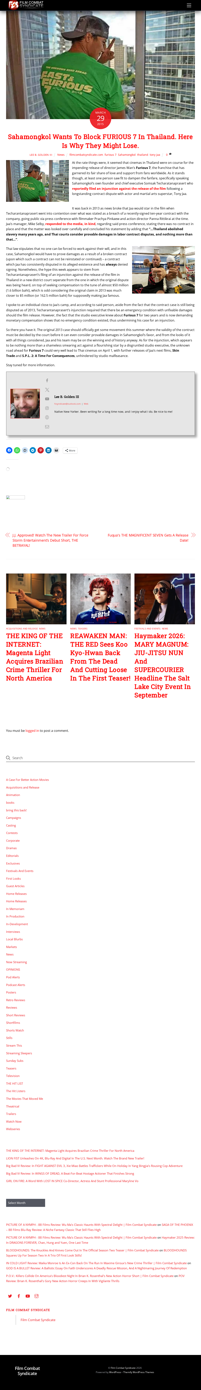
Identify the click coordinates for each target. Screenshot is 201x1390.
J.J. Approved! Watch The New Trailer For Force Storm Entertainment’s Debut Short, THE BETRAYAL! (50, 540)
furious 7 (110, 155)
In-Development (17, 924)
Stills (9, 1038)
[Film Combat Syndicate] (25, 9)
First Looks (13, 878)
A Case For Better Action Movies (27, 780)
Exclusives (13, 863)
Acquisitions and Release (22, 628)
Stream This (14, 1045)
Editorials (12, 856)
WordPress (115, 1372)
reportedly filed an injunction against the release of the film (119, 188)
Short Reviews (15, 1015)
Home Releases (16, 894)
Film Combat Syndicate (28, 1310)
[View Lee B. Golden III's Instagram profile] (47, 408)
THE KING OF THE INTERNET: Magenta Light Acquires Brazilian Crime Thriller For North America (34, 656)
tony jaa (155, 155)
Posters (11, 992)
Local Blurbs (14, 939)
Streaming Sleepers (19, 1053)
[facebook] (19, 1295)
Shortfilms (13, 1023)
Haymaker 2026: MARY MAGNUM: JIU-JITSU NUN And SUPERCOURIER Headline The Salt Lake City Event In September (162, 665)
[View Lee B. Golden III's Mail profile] (47, 426)
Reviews (11, 1007)
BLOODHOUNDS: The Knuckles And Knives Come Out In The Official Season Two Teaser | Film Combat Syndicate (82, 1250)
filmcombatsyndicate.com (86, 155)
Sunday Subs (14, 1061)
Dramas (11, 848)
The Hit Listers (15, 1091)
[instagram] (36, 1295)
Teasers (82, 628)
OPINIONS (13, 969)
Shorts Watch (15, 1030)
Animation (13, 795)
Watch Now (14, 1121)
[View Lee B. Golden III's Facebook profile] (47, 380)
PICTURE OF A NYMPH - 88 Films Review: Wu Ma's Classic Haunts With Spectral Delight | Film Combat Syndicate (81, 1225)
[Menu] (189, 5)
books (10, 802)
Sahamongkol (127, 155)
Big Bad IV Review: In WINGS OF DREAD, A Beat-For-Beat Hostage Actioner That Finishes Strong (70, 1173)
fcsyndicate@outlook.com (67, 403)
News (61, 155)
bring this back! (16, 810)
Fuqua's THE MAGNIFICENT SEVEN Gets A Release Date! (148, 538)
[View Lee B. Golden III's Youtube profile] (47, 399)
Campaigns (13, 818)
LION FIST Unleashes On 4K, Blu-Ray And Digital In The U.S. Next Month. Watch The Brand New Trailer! (75, 1158)
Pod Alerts (13, 977)
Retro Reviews (15, 1000)
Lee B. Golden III (41, 155)
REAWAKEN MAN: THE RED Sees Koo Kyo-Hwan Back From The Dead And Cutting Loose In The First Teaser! (100, 656)
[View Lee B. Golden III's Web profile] (47, 417)
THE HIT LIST (14, 1083)
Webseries (13, 1129)
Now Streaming (16, 962)
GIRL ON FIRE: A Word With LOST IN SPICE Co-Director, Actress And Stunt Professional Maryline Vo (72, 1181)
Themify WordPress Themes (138, 1372)
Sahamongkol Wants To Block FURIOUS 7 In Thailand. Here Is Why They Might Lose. (100, 141)
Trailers (11, 1114)
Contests (12, 833)
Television (13, 1076)
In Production (15, 916)
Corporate (13, 840)
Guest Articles (15, 886)
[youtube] (28, 1295)
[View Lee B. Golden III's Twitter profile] (47, 389)
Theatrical (12, 1106)
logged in (32, 730)
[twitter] (10, 1295)
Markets (11, 947)
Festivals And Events (147, 628)
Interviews (13, 932)
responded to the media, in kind (70, 224)
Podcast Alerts (15, 985)
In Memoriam (15, 909)
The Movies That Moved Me (24, 1099)
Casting (11, 825)
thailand (142, 155)
